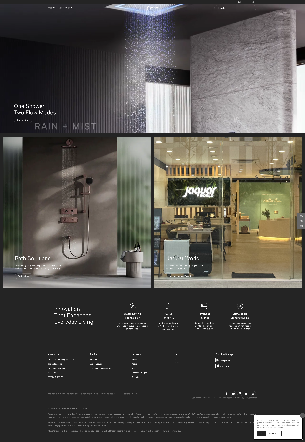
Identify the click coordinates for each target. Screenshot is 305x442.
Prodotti (51, 8)
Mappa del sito (124, 394)
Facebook (226, 393)
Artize (175, 359)
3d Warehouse (253, 393)
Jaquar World (65, 8)
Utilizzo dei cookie (107, 394)
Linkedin (246, 393)
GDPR (134, 394)
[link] (77, 212)
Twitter (239, 393)
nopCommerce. (250, 397)
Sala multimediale (55, 364)
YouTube (233, 393)
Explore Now (23, 120)
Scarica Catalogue (139, 372)
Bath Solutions (33, 258)
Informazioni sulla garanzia (100, 368)
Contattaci (136, 377)
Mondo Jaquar (96, 364)
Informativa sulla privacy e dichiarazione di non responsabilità (73, 394)
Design (134, 364)
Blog (133, 368)
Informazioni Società (56, 368)
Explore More (24, 276)
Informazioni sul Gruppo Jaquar (61, 359)
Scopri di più (275, 433)
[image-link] (223, 360)
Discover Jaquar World (180, 276)
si (261, 433)
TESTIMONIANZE (55, 377)
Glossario (93, 359)
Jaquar (176, 362)
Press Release (54, 372)
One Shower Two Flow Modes (35, 109)
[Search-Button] (253, 7)
